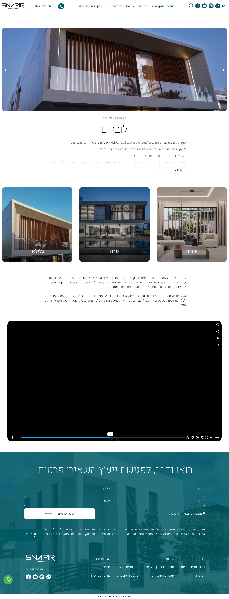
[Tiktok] (48, 576)
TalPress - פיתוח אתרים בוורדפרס (114, 596)
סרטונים (83, 6)
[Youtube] (35, 576)
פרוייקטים (142, 6)
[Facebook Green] (197, 5)
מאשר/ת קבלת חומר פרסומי (185, 513)
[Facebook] (28, 576)
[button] (5, 70)
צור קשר (117, 6)
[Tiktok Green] (217, 5)
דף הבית (120, 118)
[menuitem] (223, 5)
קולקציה (160, 6)
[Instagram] (41, 576)
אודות (170, 6)
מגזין (127, 6)
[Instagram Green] (211, 5)
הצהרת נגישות (34, 569)
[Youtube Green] (204, 5)
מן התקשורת (98, 6)
